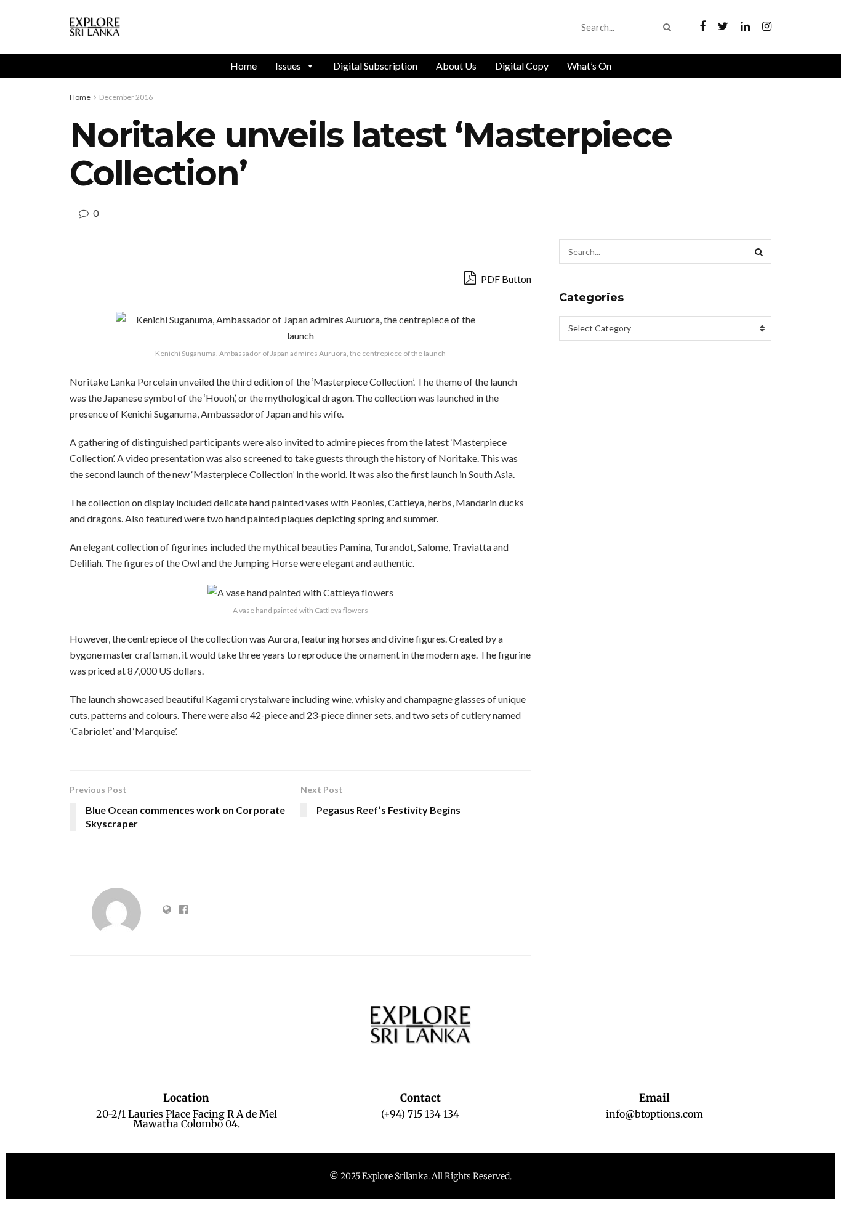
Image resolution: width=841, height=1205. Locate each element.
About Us (456, 65)
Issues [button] (288, 65)
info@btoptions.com (654, 1114)
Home (243, 65)
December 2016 (126, 97)
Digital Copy (522, 65)
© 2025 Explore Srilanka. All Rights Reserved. (420, 1176)
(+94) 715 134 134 (420, 1114)
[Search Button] (669, 27)
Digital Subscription (375, 65)
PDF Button (505, 279)
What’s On (589, 65)
